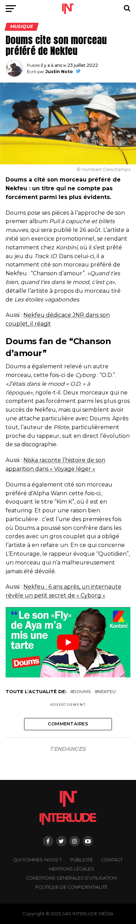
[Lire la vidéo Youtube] (68, 642)
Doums (82, 692)
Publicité (81, 859)
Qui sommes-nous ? (37, 859)
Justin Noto (59, 71)
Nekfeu (106, 692)
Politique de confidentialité (71, 887)
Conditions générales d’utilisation (71, 878)
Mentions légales (71, 869)
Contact (112, 859)
